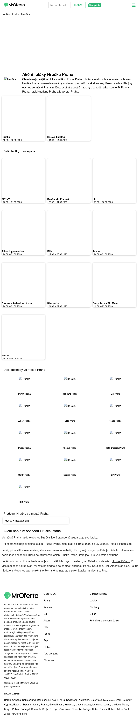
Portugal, (26, 709)
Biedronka (53, 303)
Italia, (63, 699)
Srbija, (46, 709)
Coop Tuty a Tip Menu (105, 303)
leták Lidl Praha (68, 91)
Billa (49, 251)
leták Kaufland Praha (43, 91)
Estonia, (18, 704)
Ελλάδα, (54, 699)
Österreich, (97, 699)
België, (8, 699)
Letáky (6, 14)
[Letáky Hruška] (10, 82)
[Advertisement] (70, 44)
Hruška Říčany (121, 561)
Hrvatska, (70, 704)
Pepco (47, 640)
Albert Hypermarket (13, 251)
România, (36, 709)
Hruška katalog (56, 137)
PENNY (6, 199)
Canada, (17, 699)
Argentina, (85, 699)
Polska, (16, 709)
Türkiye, (87, 709)
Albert (113, 566)
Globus (47, 647)
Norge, (8, 709)
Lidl (95, 199)
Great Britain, (57, 704)
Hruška (6, 137)
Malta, (125, 704)
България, (109, 699)
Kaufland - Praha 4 (58, 199)
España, (27, 704)
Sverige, (54, 709)
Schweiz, (127, 699)
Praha (15, 14)
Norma (5, 355)
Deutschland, (29, 699)
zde (129, 544)
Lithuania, (98, 704)
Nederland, (72, 699)
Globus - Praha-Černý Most (17, 303)
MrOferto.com (19, 713)
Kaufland (97, 566)
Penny (87, 566)
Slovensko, (65, 709)
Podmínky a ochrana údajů (104, 620)
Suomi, (36, 704)
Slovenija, (77, 709)
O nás (93, 613)
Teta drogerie (51, 653)
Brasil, (119, 699)
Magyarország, (83, 704)
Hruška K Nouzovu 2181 (17, 520)
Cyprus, (8, 704)
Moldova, (116, 704)
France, (45, 704)
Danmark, (42, 699)
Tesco (96, 251)
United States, (100, 709)
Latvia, (107, 704)
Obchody (94, 607)
